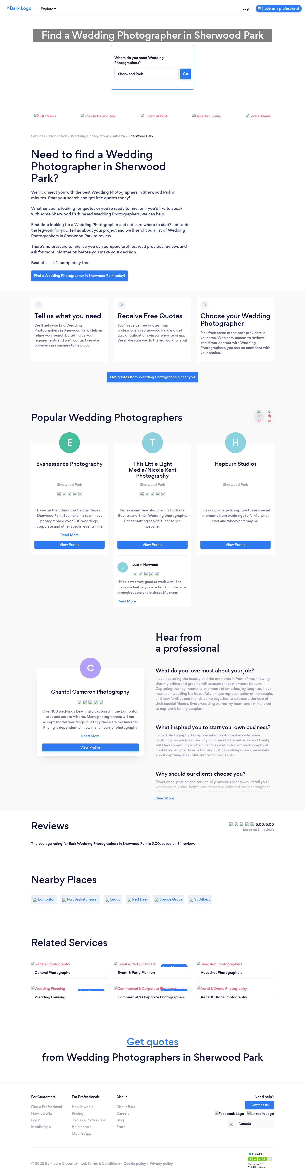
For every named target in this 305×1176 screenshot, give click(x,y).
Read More (165, 798)
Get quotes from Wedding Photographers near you (152, 377)
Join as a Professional (89, 1120)
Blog (120, 1120)
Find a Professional (46, 1106)
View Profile (69, 544)
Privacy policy (161, 1163)
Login (35, 1120)
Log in (248, 8)
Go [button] (185, 73)
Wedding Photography (90, 136)
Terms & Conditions (104, 1163)
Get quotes (152, 1042)
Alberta (118, 136)
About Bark (125, 1106)
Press (120, 1126)
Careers (122, 1113)
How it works (41, 1113)
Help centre (82, 1126)
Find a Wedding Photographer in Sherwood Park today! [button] (79, 275)
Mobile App (41, 1126)
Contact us (259, 1104)
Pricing (77, 1113)
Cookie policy (134, 1163)
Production (58, 136)
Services (38, 136)
